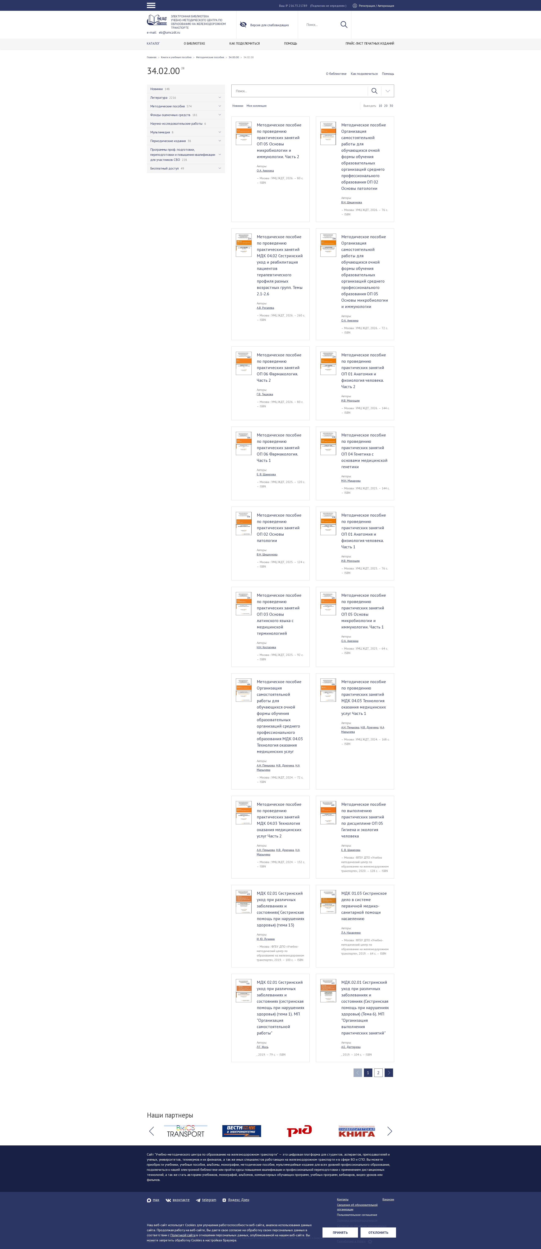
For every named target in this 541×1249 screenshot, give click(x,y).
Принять (340, 1232)
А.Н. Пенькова (266, 765)
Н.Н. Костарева (266, 647)
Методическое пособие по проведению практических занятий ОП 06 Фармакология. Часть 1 (279, 447)
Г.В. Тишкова (265, 394)
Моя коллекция (256, 106)
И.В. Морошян (350, 400)
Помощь (388, 73)
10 (380, 106)
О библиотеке (336, 73)
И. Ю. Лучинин (266, 939)
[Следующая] (389, 1072)
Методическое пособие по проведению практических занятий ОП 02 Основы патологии (279, 527)
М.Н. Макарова (351, 481)
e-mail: (152, 32)
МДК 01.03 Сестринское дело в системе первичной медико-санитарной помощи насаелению (364, 906)
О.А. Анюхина (265, 170)
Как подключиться (364, 73)
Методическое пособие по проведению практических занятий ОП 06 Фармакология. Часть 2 (279, 367)
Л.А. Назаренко (351, 932)
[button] (151, 1131)
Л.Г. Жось (262, 1047)
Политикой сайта (182, 1235)
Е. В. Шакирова (266, 474)
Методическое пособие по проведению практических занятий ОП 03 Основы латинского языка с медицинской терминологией (279, 614)
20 (386, 106)
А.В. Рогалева (265, 308)
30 (391, 106)
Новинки (237, 106)
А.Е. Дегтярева (351, 1047)
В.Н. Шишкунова (351, 202)
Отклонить (378, 1232)
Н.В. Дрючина (285, 765)
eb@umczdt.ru (169, 32)
